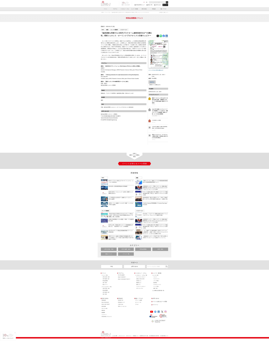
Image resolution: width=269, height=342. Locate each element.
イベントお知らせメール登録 (159, 301)
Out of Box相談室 (121, 275)
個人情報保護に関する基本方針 (154, 335)
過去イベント (108, 254)
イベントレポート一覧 (106, 286)
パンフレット (104, 314)
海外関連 (155, 282)
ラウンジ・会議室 (138, 300)
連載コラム (138, 284)
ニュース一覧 (155, 275)
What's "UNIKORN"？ (122, 277)
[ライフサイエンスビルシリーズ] (153, 316)
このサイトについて (121, 335)
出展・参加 (160, 249)
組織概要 (103, 312)
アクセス (137, 304)
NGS (103, 29)
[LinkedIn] (159, 311)
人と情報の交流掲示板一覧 (158, 290)
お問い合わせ (134, 266)
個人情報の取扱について (164, 335)
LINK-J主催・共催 (108, 249)
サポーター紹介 (104, 308)
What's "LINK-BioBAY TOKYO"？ (124, 279)
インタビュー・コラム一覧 (141, 275)
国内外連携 (104, 306)
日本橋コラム (138, 280)
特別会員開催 (143, 249)
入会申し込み (120, 304)
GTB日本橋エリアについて (107, 316)
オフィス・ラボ (138, 302)
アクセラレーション (157, 284)
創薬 (107, 29)
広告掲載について (135, 335)
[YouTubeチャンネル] (151, 311)
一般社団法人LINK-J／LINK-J (107, 3)
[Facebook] (155, 311)
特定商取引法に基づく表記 (144, 335)
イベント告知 (155, 286)
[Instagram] (165, 311)
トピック (155, 276)
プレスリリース (156, 278)
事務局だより (138, 282)
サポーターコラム (139, 288)
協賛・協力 (155, 288)
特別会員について (121, 302)
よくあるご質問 (114, 335)
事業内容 (103, 310)
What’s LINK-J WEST (106, 304)
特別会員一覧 (120, 300)
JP (144, 2)
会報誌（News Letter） (140, 278)
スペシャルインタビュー (140, 276)
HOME (102, 12)
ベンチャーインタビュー (140, 286)
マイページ (155, 304)
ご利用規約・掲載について (163, 12)
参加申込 (152, 82)
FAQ (111, 266)
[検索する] (167, 2)
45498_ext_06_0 (152, 41)
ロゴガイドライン (129, 335)
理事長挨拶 (104, 300)
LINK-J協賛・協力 (125, 249)
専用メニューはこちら (122, 306)
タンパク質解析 (114, 29)
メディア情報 (155, 280)
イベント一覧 (107, 12)
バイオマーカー (123, 29)
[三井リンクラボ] (163, 316)
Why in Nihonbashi (105, 302)
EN (146, 2)
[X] (162, 311)
